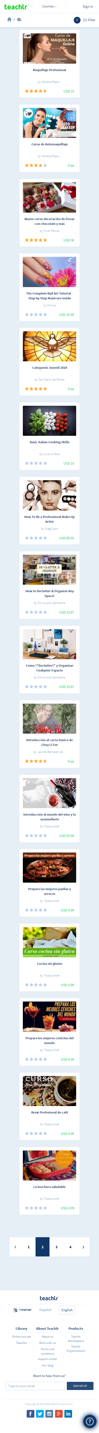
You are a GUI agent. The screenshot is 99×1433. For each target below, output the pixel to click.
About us (47, 1337)
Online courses (21, 1337)
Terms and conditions (47, 1351)
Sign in (88, 6)
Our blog (47, 1365)
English (67, 1310)
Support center (47, 1359)
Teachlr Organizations (76, 1348)
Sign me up (80, 1386)
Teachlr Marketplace (76, 1339)
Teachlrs (21, 1343)
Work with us (47, 1343)
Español (45, 1309)
